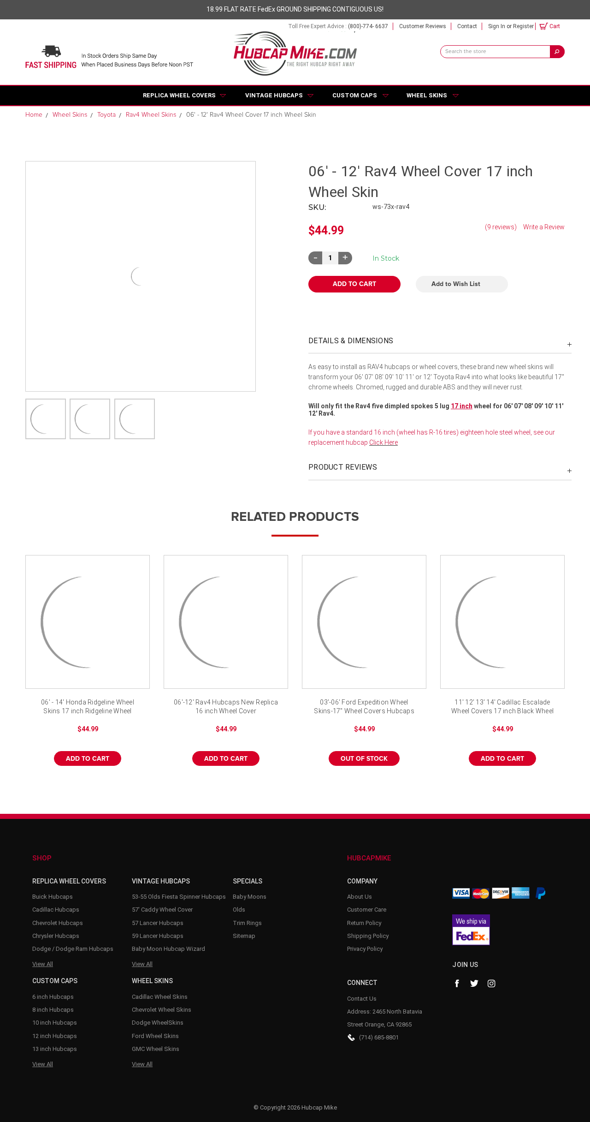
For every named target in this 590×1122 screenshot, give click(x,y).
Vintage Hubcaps (274, 95)
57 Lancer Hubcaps (157, 922)
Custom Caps (354, 95)
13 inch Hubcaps (54, 1048)
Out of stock (364, 629)
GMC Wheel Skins (155, 1048)
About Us (359, 896)
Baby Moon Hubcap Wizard (168, 948)
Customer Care (366, 909)
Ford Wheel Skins (155, 1035)
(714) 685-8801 (379, 1037)
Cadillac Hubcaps (55, 909)
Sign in (496, 26)
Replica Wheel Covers (179, 95)
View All (42, 964)
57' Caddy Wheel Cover (162, 909)
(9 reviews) (501, 227)
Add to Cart (87, 759)
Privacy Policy (365, 948)
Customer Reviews (422, 26)
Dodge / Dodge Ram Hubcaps (72, 948)
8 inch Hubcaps (53, 1009)
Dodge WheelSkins (157, 1022)
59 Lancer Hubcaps (157, 935)
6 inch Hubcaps (53, 996)
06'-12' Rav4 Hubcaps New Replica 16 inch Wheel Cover (226, 706)
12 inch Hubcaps (54, 1035)
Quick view (87, 622)
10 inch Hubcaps (54, 1022)
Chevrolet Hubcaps (57, 922)
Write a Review (544, 227)
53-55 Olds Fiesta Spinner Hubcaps (179, 896)
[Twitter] (474, 984)
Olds (239, 909)
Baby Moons (249, 896)
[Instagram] (491, 984)
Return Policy (364, 922)
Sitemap (244, 935)
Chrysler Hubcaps (55, 935)
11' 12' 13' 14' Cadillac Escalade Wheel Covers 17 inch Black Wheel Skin (502, 707)
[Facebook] (456, 984)
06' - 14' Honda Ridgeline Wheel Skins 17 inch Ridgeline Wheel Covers (87, 707)
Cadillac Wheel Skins (160, 996)
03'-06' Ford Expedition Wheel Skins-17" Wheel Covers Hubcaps (364, 706)
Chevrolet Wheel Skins (161, 1009)
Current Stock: (385, 258)
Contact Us (362, 998)
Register (523, 26)
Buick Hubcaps (52, 896)
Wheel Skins (427, 95)
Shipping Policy (368, 935)
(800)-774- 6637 (368, 26)
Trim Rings (247, 922)
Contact (467, 26)
